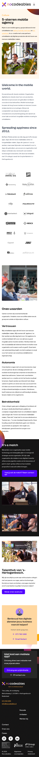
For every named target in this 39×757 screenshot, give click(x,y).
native (15, 30)
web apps (27, 30)
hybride (20, 30)
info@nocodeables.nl (9, 704)
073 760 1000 (6, 701)
